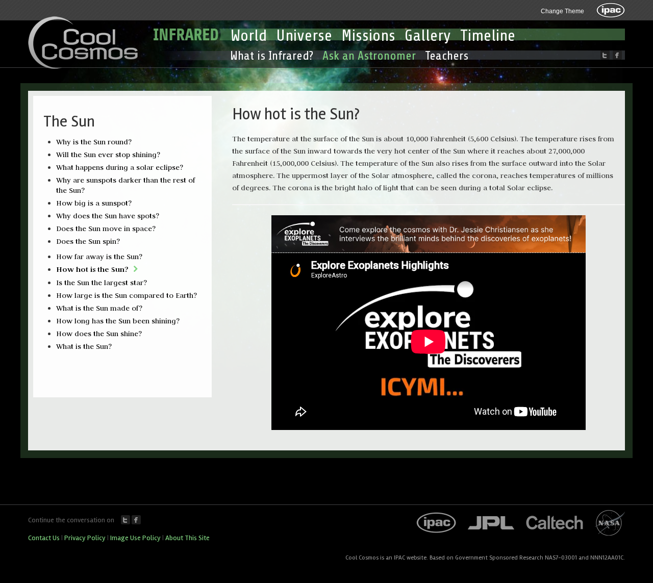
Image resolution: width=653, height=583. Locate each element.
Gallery (428, 36)
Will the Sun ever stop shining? (108, 154)
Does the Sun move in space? (106, 228)
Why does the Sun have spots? (107, 215)
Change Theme (562, 11)
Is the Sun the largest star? (101, 282)
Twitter (125, 519)
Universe (304, 36)
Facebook (136, 519)
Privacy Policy (85, 538)
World (249, 36)
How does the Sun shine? (99, 333)
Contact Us (44, 538)
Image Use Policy (135, 538)
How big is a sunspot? (94, 203)
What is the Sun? (84, 346)
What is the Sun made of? (99, 308)
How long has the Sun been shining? (118, 320)
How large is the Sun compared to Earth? (126, 295)
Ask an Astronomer (369, 56)
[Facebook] (617, 55)
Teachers (446, 56)
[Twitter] (605, 55)
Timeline (487, 36)
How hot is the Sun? (92, 269)
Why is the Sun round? (94, 141)
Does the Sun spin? (88, 241)
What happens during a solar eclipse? (119, 167)
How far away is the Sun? (99, 256)
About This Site (187, 538)
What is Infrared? (271, 56)
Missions (368, 36)
